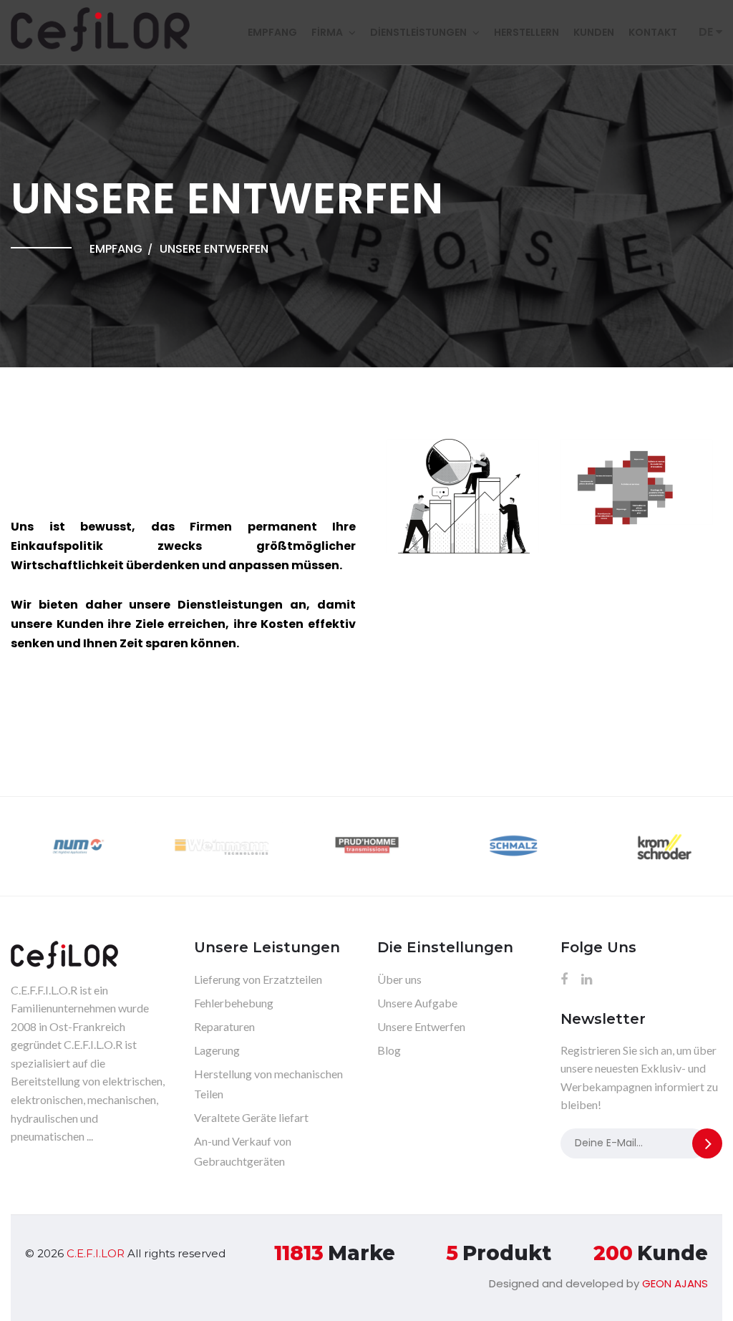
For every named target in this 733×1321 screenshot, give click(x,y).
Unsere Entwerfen (421, 1026)
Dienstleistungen (418, 32)
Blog (389, 1050)
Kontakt (652, 32)
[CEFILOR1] (463, 504)
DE (707, 32)
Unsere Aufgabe (417, 1003)
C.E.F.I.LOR (96, 1253)
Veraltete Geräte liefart (251, 1117)
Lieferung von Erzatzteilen (258, 979)
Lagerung (217, 1050)
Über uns (399, 979)
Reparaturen (224, 1026)
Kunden (593, 32)
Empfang (272, 32)
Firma (327, 32)
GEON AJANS (675, 1283)
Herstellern (526, 32)
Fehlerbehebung (233, 1003)
